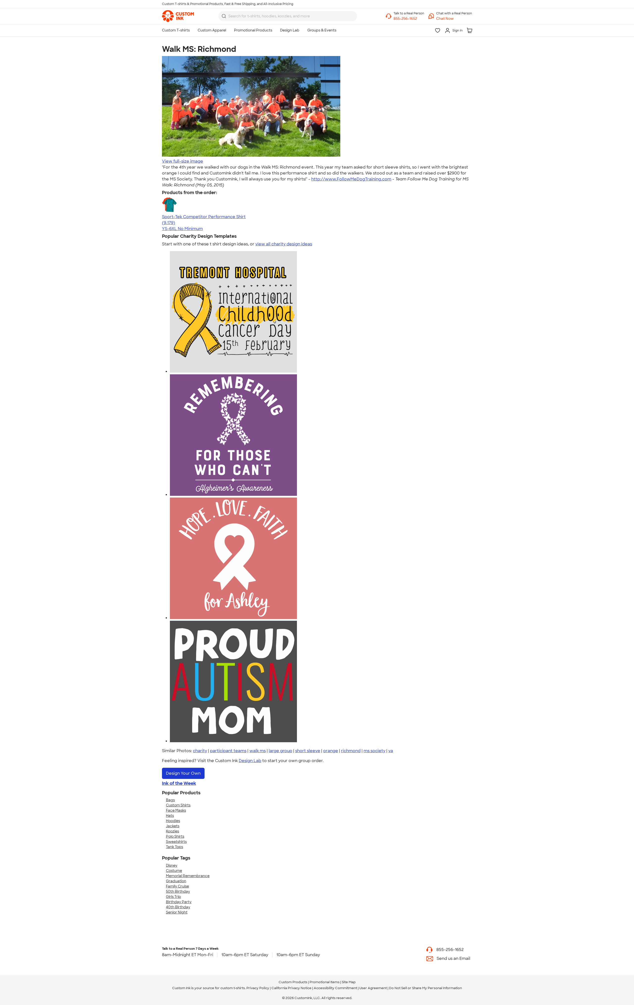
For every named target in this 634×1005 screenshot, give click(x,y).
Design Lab (250, 760)
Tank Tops (174, 847)
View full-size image (182, 161)
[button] (454, 18)
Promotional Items (325, 982)
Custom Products (293, 982)
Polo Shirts (175, 836)
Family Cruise (177, 886)
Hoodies (173, 821)
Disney (171, 865)
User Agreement (373, 988)
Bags (170, 800)
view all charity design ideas (283, 244)
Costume (174, 870)
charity (200, 750)
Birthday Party (178, 902)
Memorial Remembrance (188, 876)
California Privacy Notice (291, 988)
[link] (178, 16)
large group (280, 750)
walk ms (257, 750)
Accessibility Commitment (335, 988)
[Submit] (223, 16)
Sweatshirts (176, 841)
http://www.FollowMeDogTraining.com (351, 179)
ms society (374, 750)
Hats (170, 815)
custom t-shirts (232, 988)
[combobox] (287, 16)
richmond (351, 750)
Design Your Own (183, 773)
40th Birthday (178, 907)
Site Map (349, 982)
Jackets (172, 826)
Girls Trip (173, 896)
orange (330, 750)
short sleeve (307, 750)
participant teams (228, 750)
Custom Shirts (178, 805)
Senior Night (176, 912)
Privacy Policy (257, 988)
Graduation (176, 881)
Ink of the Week (179, 783)
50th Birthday (178, 891)
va (390, 750)
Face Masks (176, 810)
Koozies (172, 831)
